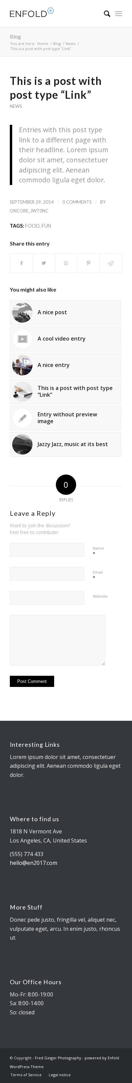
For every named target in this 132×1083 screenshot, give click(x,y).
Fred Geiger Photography (58, 1057)
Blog (15, 36)
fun (46, 226)
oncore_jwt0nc (29, 210)
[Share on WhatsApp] (66, 263)
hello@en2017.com (33, 863)
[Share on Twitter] (44, 263)
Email (98, 575)
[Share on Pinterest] (89, 263)
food (32, 226)
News (16, 106)
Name (98, 551)
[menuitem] (103, 13)
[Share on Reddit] (111, 263)
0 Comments (77, 202)
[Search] (103, 13)
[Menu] (118, 13)
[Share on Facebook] (21, 263)
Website (100, 596)
